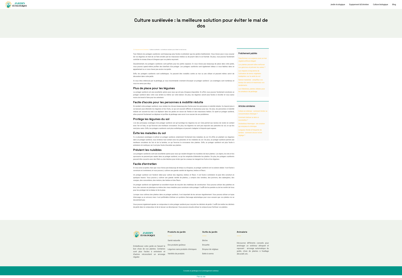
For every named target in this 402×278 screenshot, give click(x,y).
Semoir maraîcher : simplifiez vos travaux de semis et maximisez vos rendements (251, 82)
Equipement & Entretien (359, 4)
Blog (394, 4)
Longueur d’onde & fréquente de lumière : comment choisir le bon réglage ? (250, 132)
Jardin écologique (337, 4)
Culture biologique (380, 4)
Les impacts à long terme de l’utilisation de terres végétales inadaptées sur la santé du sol (249, 73)
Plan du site (201, 277)
